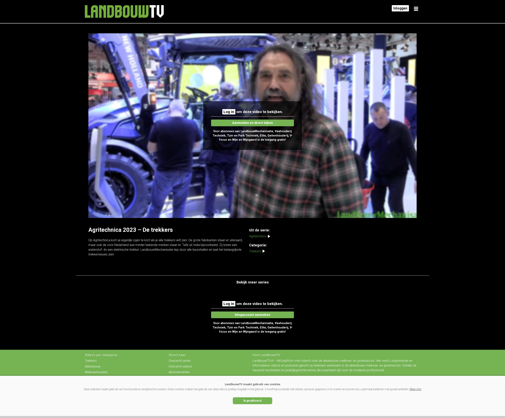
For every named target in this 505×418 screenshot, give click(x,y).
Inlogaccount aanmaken (252, 315)
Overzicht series (180, 361)
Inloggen (400, 8)
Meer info (415, 389)
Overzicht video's (180, 366)
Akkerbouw (92, 366)
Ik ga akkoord (252, 400)
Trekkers (255, 251)
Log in (229, 111)
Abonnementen (179, 372)
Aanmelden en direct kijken (252, 123)
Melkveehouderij (96, 372)
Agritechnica (257, 236)
